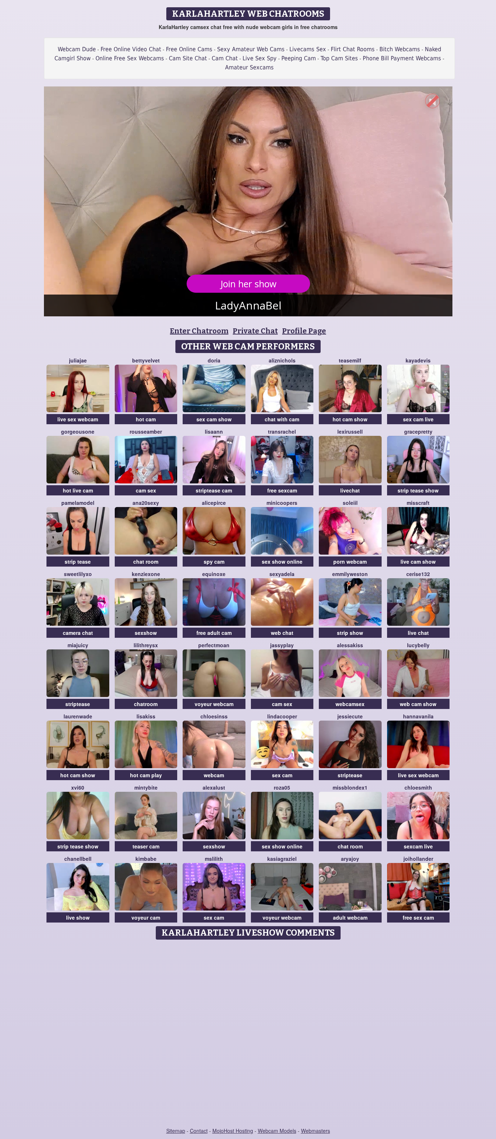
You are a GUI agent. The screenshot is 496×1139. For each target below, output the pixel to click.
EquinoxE (213, 573)
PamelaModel (77, 502)
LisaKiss (146, 716)
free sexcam (282, 490)
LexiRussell (350, 431)
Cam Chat (225, 58)
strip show (350, 632)
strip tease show (418, 490)
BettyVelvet (146, 360)
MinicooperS (282, 502)
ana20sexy (146, 502)
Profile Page (304, 331)
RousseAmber (146, 431)
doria (214, 360)
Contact (199, 1130)
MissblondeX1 (350, 787)
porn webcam (350, 561)
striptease (77, 704)
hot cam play (146, 775)
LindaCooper (282, 716)
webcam (214, 775)
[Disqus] (248, 1034)
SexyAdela (281, 573)
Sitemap (175, 1130)
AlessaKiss (350, 645)
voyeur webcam (214, 704)
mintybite (146, 787)
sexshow (146, 632)
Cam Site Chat (188, 58)
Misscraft (418, 502)
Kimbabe (145, 858)
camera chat (78, 632)
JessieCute (350, 716)
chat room (145, 561)
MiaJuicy (78, 645)
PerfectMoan (213, 645)
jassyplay (282, 645)
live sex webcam (77, 419)
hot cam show (350, 419)
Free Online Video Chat (131, 49)
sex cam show (214, 419)
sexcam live (418, 846)
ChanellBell (78, 858)
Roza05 (282, 787)
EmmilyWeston (350, 573)
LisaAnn (214, 431)
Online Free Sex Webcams (129, 58)
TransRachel (282, 431)
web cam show (418, 704)
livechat (350, 490)
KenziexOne (146, 573)
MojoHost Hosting (232, 1130)
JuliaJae (78, 360)
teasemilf (350, 360)
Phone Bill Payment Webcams (402, 58)
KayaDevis (418, 360)
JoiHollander (418, 858)
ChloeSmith (418, 787)
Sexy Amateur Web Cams (251, 49)
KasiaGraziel (282, 858)
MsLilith (214, 858)
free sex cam (418, 917)
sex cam (282, 775)
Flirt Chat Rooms (353, 49)
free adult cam (214, 632)
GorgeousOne (77, 431)
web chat (282, 632)
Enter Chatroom (199, 331)
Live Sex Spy (260, 58)
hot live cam (78, 490)
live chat (418, 632)
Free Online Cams (189, 49)
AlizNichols (282, 360)
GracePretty (418, 431)
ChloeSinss (214, 716)
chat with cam (282, 419)
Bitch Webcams (399, 49)
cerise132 (418, 573)
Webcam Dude (77, 49)
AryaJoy (350, 858)
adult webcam (350, 917)
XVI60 (77, 787)
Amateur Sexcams (249, 67)
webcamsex (350, 704)
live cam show (418, 561)
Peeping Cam (298, 58)
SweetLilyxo (78, 573)
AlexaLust (214, 787)
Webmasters (315, 1130)
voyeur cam (145, 917)
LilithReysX (146, 645)
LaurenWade (78, 716)
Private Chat (255, 331)
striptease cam (214, 490)
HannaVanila (418, 716)
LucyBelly (418, 645)
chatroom (146, 704)
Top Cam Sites (339, 58)
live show (78, 917)
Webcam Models (277, 1130)
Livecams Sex (307, 49)
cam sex (146, 490)
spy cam (214, 561)
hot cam (146, 419)
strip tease (78, 561)
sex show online (282, 561)
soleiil (350, 502)
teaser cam (146, 846)
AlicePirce (214, 502)
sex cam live (418, 419)
